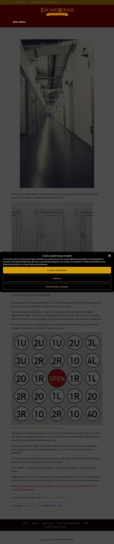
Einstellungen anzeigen (57, 286)
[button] (109, 255)
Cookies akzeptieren (57, 270)
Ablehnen (57, 278)
